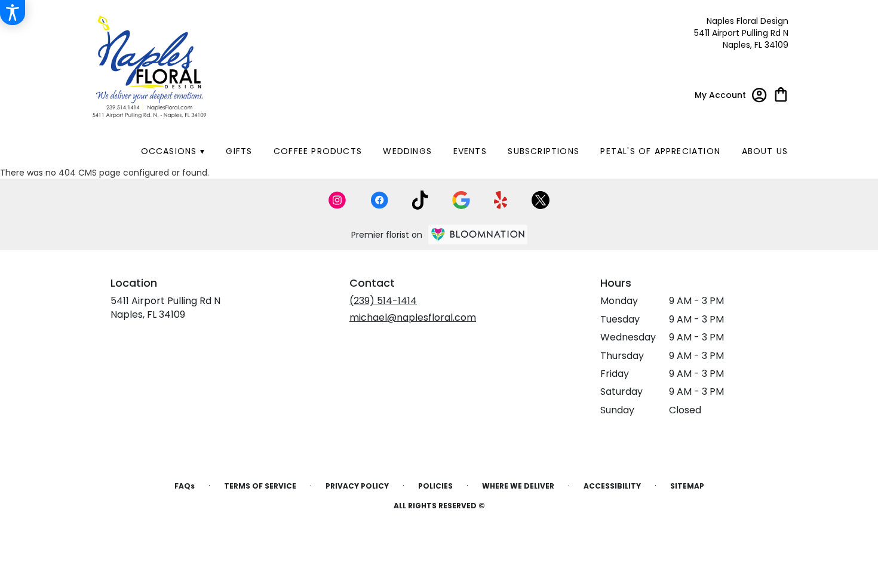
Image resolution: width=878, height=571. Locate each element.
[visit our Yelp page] (501, 200)
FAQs (184, 486)
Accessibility (612, 486)
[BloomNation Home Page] (477, 234)
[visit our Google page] (461, 200)
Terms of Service (260, 486)
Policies (435, 486)
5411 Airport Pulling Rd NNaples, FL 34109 (165, 307)
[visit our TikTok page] (420, 200)
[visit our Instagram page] (337, 200)
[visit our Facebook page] (379, 200)
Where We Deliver (518, 486)
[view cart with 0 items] (780, 93)
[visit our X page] (540, 200)
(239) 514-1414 (383, 301)
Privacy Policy (357, 486)
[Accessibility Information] (12, 12)
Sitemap (687, 486)
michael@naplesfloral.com (412, 317)
